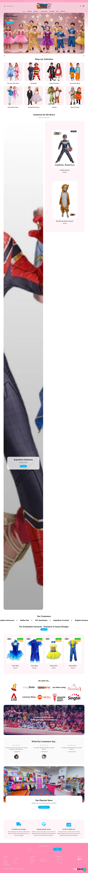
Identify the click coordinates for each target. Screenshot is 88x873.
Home (24, 11)
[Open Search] (5, 6)
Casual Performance (33, 107)
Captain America (64, 170)
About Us (29, 11)
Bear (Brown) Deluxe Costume (64, 221)
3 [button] (45, 55)
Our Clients (51, 11)
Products (36, 11)
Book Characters (54, 83)
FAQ (57, 11)
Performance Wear (13, 107)
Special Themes (75, 107)
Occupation (34, 83)
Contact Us (62, 11)
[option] (44, 33)
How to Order (44, 11)
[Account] (80, 6)
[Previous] (4, 56)
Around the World (75, 83)
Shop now (9, 22)
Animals (54, 107)
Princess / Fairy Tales (13, 83)
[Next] (83, 56)
